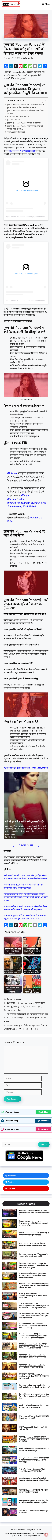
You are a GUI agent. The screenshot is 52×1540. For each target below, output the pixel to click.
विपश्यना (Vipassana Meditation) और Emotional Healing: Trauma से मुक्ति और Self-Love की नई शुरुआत (33, 1265)
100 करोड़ (11, 1003)
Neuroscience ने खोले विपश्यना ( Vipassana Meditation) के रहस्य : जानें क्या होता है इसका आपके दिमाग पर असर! (34, 1316)
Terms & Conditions (39, 1533)
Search (44, 1144)
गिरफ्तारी (7, 1006)
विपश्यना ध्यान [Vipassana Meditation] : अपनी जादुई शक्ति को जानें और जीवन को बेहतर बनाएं (34, 1386)
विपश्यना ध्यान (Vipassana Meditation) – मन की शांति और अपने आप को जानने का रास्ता (33, 1356)
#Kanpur (25, 495)
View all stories (26, 845)
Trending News (14, 999)
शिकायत (7, 1010)
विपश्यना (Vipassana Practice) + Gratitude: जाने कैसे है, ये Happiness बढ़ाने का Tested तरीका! (33, 1223)
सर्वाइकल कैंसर (16, 1010)
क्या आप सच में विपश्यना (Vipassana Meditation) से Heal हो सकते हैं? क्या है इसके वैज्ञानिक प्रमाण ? (34, 1376)
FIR (17, 1003)
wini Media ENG (11, 1533)
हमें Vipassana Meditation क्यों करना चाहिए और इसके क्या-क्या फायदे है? (34, 1417)
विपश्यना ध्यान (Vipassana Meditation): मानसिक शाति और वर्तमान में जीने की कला (33, 1366)
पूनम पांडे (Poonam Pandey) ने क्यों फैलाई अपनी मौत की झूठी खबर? (25, 112)
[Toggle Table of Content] (43, 101)
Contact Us (35, 1536)
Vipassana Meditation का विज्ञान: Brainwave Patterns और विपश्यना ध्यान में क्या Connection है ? (33, 1326)
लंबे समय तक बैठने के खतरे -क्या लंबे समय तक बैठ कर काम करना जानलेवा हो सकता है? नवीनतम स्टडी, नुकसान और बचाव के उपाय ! (26, 897)
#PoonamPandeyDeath (18, 502)
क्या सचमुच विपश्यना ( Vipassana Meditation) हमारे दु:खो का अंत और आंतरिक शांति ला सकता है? (33, 1295)
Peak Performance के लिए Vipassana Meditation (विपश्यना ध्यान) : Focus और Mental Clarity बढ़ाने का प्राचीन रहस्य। (32, 1336)
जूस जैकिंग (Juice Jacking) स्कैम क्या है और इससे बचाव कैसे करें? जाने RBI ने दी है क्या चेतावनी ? (33, 1480)
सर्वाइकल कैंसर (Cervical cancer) (21, 150)
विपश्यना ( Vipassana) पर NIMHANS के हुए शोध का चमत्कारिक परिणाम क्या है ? (33, 1491)
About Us (26, 1536)
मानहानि (38, 1006)
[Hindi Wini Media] (11, 4)
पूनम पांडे (21, 1006)
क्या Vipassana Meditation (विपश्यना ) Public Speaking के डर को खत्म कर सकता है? (33, 1244)
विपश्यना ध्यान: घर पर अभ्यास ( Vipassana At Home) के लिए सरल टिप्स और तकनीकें (33, 1255)
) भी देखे (45, 767)
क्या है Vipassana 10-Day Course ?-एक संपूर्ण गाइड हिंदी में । (33, 1428)
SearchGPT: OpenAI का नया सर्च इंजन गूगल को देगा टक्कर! (33, 1512)
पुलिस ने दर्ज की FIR (13, 120)
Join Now (44, 1112)
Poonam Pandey (27, 1003)
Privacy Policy (24, 1533)
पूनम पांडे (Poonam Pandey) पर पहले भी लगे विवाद (24, 123)
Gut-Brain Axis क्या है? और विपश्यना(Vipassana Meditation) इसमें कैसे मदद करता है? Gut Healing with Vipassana (34, 1306)
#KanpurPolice (38, 502)
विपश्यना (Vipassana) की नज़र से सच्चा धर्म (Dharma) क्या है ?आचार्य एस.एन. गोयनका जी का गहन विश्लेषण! (34, 1439)
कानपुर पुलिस (40, 1003)
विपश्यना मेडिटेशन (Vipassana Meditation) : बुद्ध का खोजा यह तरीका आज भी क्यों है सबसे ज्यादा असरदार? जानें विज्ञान (34, 1285)
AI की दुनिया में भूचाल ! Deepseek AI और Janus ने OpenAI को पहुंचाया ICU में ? (32, 1470)
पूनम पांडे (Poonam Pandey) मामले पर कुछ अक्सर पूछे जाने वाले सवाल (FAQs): (25, 127)
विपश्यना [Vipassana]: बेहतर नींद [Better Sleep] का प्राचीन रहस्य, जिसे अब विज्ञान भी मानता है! (34, 1212)
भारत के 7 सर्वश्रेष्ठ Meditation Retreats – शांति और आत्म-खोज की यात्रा (34, 1449)
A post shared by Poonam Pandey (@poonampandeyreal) (28, 217)
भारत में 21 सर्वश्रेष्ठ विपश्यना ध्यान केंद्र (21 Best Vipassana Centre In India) (34, 1406)
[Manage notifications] (46, 1535)
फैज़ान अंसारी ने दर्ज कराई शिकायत (18, 116)
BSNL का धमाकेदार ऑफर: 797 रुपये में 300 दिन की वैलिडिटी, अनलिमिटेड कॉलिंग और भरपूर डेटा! (33, 1501)
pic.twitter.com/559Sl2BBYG (21, 506)
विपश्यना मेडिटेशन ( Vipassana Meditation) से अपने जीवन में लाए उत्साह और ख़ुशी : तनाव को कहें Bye (34, 1396)
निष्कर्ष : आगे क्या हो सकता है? (16, 132)
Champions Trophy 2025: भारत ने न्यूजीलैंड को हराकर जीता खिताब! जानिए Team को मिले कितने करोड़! (34, 1460)
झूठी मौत (14, 1006)
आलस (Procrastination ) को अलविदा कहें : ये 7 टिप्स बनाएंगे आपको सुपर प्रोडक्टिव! (34, 1234)
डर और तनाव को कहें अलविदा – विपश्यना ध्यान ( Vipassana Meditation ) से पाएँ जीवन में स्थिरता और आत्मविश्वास (33, 1275)
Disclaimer (17, 1536)
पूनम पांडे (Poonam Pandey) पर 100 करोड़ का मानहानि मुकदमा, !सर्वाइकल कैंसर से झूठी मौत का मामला (25, 106)
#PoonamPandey (15, 499)
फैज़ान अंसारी (30, 1006)
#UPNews (12, 473)
